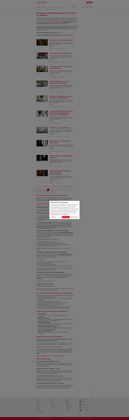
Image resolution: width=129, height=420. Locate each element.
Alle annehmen (74, 217)
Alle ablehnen (66, 217)
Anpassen (53, 217)
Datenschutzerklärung (55, 214)
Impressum (65, 214)
